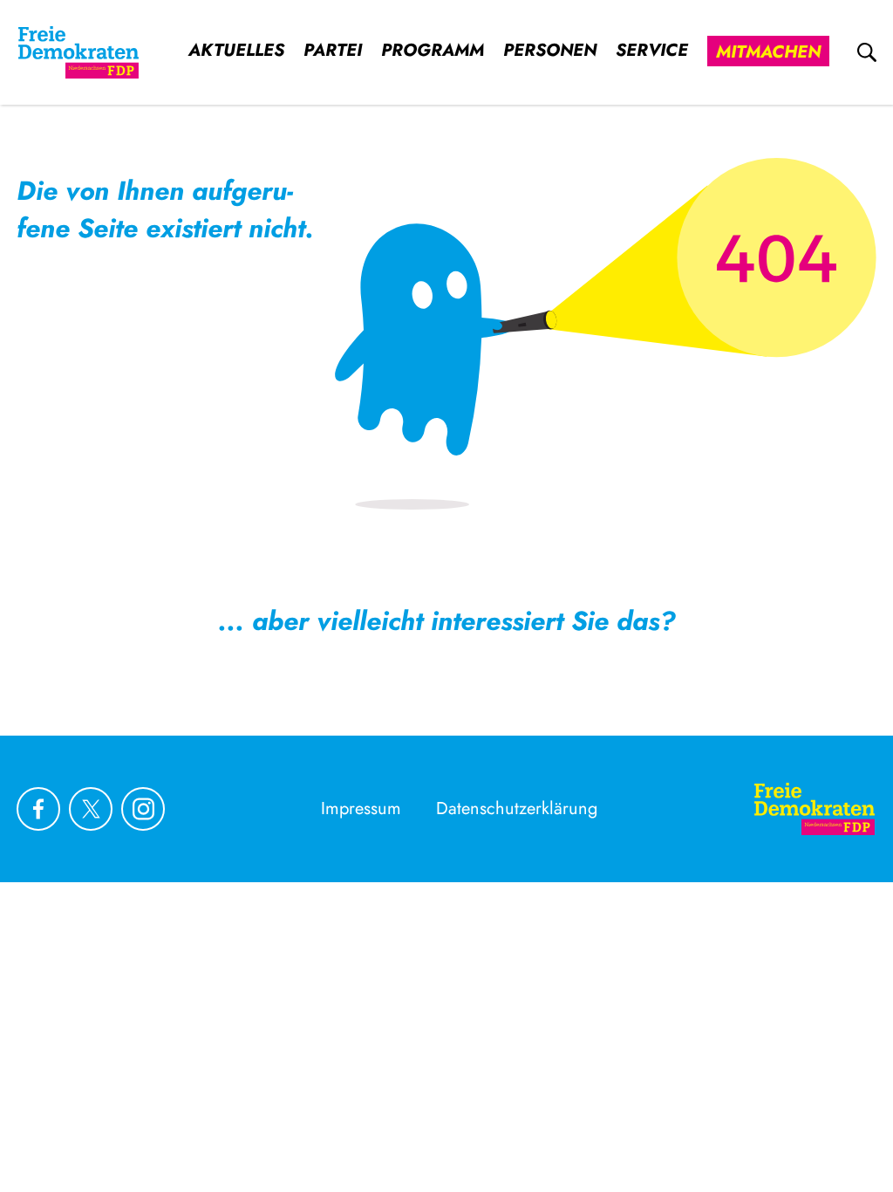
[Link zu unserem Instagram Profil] (143, 809)
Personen (549, 50)
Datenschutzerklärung (516, 808)
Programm (432, 50)
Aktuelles (236, 50)
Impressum (361, 808)
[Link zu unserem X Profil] (90, 809)
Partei (332, 50)
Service (652, 50)
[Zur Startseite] (78, 52)
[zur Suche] (866, 52)
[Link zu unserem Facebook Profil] (38, 809)
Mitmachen (768, 52)
